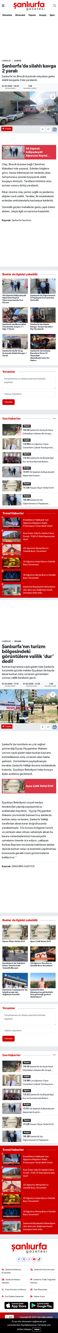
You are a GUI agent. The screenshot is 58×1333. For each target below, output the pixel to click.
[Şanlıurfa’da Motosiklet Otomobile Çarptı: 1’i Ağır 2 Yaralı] (15, 315)
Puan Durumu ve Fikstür (15, 1290)
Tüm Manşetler (40, 1290)
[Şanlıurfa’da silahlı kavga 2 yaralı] (29, 108)
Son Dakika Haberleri (14, 1296)
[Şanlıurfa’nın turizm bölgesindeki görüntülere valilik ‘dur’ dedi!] (29, 706)
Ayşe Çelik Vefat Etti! (40, 941)
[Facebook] (19, 1259)
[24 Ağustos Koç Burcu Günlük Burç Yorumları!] (43, 954)
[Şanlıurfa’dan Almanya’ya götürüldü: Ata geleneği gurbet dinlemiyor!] (43, 980)
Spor (52, 15)
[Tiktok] (39, 1259)
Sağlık (26, 440)
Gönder (8, 402)
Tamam (36, 1329)
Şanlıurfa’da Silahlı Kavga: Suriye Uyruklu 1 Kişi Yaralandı (41, 326)
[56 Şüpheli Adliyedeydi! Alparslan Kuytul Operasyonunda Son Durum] (15, 286)
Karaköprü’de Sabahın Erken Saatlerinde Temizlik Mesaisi (13, 965)
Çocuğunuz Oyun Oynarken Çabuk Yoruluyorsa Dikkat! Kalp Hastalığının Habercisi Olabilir (38, 446)
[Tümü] (54, 418)
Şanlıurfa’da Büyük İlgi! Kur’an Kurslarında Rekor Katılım (38, 460)
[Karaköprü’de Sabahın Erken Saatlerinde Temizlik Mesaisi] (15, 954)
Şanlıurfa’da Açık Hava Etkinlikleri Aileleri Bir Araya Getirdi (38, 432)
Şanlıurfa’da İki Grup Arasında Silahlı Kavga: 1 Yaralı (14, 353)
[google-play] (41, 1306)
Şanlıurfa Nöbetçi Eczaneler (11, 1271)
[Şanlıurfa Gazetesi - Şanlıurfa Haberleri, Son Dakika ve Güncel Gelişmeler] (28, 5)
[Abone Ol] (54, 129)
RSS (11, 1317)
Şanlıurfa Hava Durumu (44, 1270)
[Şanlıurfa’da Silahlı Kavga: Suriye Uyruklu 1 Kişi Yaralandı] (43, 315)
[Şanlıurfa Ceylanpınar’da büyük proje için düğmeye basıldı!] (15, 980)
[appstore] (16, 1306)
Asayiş (42, 15)
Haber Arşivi (39, 1296)
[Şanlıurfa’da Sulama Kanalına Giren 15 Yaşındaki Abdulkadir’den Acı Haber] (43, 341)
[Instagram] (29, 1259)
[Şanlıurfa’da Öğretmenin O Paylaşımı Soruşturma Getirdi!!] (43, 286)
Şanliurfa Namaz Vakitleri (11, 1281)
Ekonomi (20, 15)
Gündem (7, 15)
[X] (24, 1259)
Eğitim (27, 454)
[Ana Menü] (3, 6)
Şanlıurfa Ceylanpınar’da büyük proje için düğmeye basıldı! (14, 992)
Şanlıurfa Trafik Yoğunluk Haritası (43, 1281)
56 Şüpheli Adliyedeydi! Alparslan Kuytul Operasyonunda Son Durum (38, 474)
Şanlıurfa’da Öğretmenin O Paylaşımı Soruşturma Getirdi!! (42, 298)
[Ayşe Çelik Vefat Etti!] (43, 932)
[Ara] (54, 6)
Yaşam (32, 15)
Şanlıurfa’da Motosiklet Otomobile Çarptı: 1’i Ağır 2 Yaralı (14, 326)
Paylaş (8, 129)
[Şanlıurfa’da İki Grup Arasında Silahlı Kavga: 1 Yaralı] (15, 341)
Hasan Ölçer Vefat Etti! (38, 488)
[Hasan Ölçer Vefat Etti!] (15, 932)
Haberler (6, 61)
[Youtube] (34, 1259)
